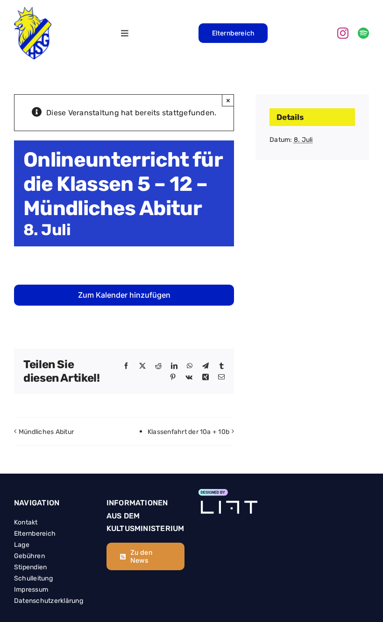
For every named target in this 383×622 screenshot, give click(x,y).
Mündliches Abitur (46, 432)
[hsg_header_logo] (32, 11)
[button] (20, 601)
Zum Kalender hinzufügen (124, 295)
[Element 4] (228, 493)
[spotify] (363, 33)
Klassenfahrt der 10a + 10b (188, 432)
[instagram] (342, 33)
